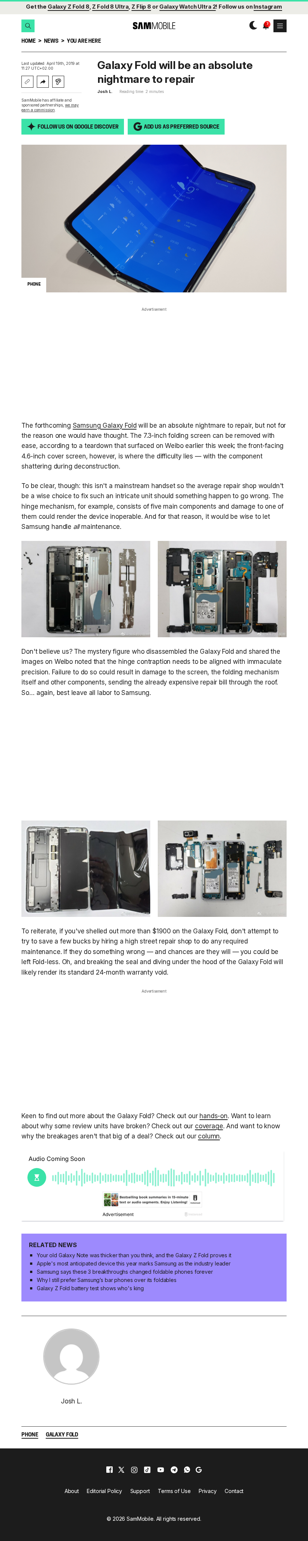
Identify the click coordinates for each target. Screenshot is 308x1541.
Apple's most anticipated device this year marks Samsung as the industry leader (134, 1263)
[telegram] (174, 1470)
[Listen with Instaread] (58, 82)
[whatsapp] (187, 1470)
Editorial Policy (104, 1491)
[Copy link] (27, 82)
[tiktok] (147, 1470)
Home (28, 41)
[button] (27, 25)
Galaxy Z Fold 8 (68, 6)
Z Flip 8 (141, 6)
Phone (29, 1435)
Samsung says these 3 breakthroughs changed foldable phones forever (125, 1271)
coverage (209, 1126)
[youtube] (161, 1470)
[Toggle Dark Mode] (251, 26)
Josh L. (104, 91)
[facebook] (109, 1470)
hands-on (213, 1116)
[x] (121, 1470)
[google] (199, 1470)
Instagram (268, 6)
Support (140, 1491)
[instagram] (134, 1470)
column (209, 1136)
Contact (234, 1491)
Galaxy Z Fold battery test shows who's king (90, 1288)
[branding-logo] (154, 26)
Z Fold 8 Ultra (110, 6)
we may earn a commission (50, 107)
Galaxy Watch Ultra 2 (187, 6)
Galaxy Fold (62, 1435)
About (72, 1491)
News (51, 41)
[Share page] (43, 82)
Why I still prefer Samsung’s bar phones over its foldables (107, 1280)
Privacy (208, 1491)
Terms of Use (174, 1491)
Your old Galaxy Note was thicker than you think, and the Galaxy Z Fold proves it (134, 1255)
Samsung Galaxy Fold (105, 425)
